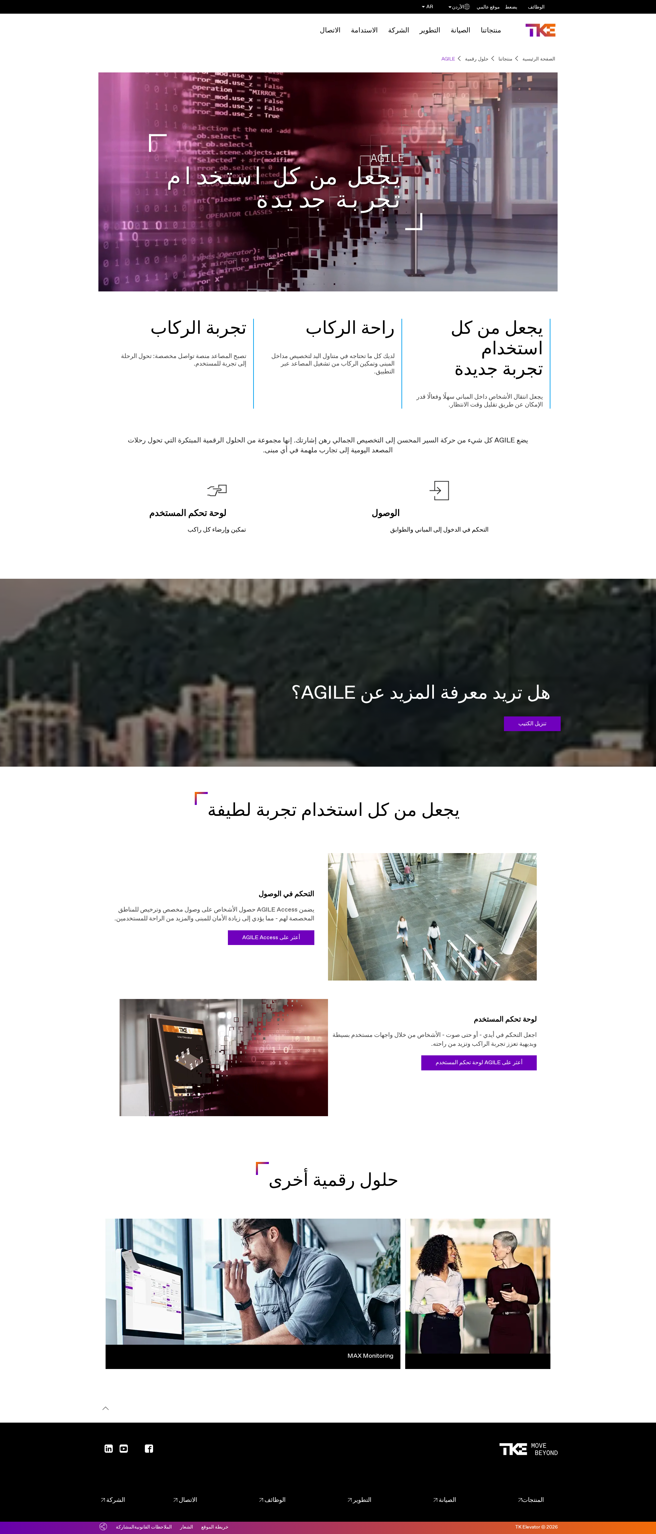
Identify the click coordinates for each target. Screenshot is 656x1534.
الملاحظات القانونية (153, 1527)
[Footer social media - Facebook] (146, 1450)
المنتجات (533, 1500)
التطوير (430, 30)
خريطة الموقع (215, 1527)
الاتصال (330, 30)
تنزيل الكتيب (532, 723)
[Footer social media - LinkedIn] (105, 1450)
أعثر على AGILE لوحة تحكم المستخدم (479, 1062)
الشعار (186, 1527)
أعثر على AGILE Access (271, 937)
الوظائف (536, 7)
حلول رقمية (477, 59)
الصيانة (460, 30)
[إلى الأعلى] (104, 1409)
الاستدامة (364, 30)
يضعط (511, 7)
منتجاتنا (491, 30)
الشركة (398, 30)
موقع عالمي (488, 7)
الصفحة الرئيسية (538, 59)
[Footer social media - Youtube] (120, 1450)
